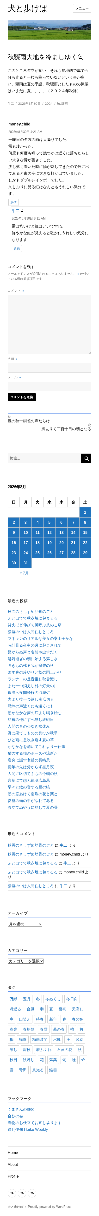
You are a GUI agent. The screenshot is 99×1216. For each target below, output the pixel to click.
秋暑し (28, 1059)
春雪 (44, 1029)
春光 (13, 1029)
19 (49, 543)
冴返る (15, 1009)
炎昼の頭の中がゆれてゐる (31, 801)
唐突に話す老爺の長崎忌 (29, 760)
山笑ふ (25, 1019)
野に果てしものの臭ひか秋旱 (33, 733)
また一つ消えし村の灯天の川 (33, 686)
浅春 (79, 1039)
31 (26, 563)
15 (85, 533)
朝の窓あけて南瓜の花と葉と (33, 794)
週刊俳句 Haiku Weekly (28, 1129)
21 (73, 543)
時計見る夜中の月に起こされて (35, 645)
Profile (13, 1176)
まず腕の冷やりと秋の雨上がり (35, 672)
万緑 (13, 999)
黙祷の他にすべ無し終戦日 (31, 720)
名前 (13, 358)
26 (49, 553)
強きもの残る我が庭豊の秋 (31, 665)
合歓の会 (15, 1116)
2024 (49, 103)
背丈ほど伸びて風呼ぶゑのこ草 (35, 625)
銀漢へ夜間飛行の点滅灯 (29, 693)
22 (85, 543)
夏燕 (62, 1009)
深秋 (27, 1049)
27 (61, 553)
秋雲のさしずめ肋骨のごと (31, 611)
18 (37, 543)
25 (37, 553)
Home (13, 1153)
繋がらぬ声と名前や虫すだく (33, 652)
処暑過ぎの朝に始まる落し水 (33, 659)
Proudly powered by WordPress (50, 1207)
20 (61, 543)
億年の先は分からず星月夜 (31, 767)
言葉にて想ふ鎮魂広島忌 (29, 780)
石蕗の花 (64, 1049)
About (13, 1164)
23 (14, 553)
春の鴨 (77, 1019)
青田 (23, 1070)
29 (85, 553)
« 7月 (24, 573)
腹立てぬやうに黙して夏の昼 (33, 807)
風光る (38, 1070)
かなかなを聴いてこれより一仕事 (36, 747)
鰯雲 (53, 1070)
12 (49, 533)
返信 (13, 202)
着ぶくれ (43, 1049)
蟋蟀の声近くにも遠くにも (31, 706)
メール (14, 377)
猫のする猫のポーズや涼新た (33, 753)
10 (26, 533)
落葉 (53, 1059)
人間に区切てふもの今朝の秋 (33, 774)
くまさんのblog (21, 1109)
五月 (27, 999)
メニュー (82, 8)
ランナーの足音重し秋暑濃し (33, 679)
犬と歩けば (27, 8)
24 (26, 553)
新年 (53, 1019)
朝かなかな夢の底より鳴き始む (35, 713)
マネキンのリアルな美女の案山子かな (40, 638)
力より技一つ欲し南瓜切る (31, 699)
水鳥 (57, 1039)
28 (73, 553)
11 (38, 533)
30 (14, 563)
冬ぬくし (53, 999)
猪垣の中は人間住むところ (31, 632)
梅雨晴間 (40, 1039)
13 (61, 533)
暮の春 (59, 1029)
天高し (77, 1009)
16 (14, 543)
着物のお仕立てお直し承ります (35, 1123)
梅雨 (23, 1039)
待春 (40, 1019)
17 (26, 543)
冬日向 (72, 999)
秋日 (13, 1059)
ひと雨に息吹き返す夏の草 (31, 740)
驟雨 (65, 103)
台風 (30, 1009)
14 (73, 533)
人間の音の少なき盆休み (29, 726)
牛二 (11, 103)
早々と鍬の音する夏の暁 (29, 787)
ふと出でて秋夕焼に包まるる (33, 618)
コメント (16, 290)
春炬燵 (28, 1029)
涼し (13, 1049)
